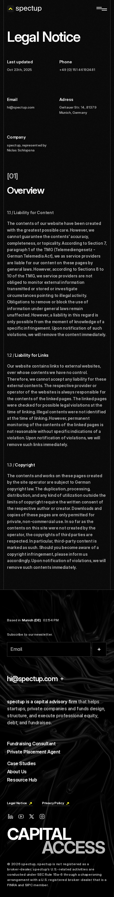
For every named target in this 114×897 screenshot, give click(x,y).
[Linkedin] (10, 816)
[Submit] (99, 649)
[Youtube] (21, 816)
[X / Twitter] (31, 816)
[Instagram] (42, 816)
